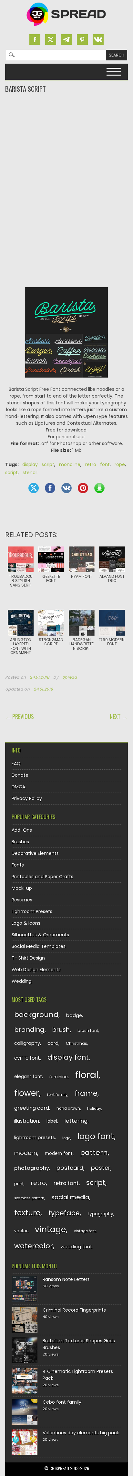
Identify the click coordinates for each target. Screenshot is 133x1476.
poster (100, 1168)
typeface (64, 1213)
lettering (76, 1121)
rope (120, 464)
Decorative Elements (35, 853)
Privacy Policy (27, 798)
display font (68, 1057)
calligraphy (27, 1043)
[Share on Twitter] (33, 488)
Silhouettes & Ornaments (40, 934)
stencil (30, 472)
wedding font (76, 1246)
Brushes (20, 841)
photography (31, 1168)
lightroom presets (34, 1137)
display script (38, 464)
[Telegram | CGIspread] (66, 39)
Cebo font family (62, 1402)
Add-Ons (22, 830)
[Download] (99, 488)
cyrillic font (27, 1058)
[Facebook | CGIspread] (34, 39)
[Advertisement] (66, 119)
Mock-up (22, 888)
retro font (97, 464)
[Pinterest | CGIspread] (82, 39)
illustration (26, 1120)
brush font (87, 1030)
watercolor (33, 1246)
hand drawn (68, 1108)
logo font (95, 1136)
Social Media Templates (39, 946)
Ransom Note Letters (66, 1279)
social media (70, 1197)
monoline (69, 464)
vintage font (85, 1230)
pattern (94, 1153)
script (11, 472)
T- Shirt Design (28, 958)
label (51, 1121)
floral (86, 1074)
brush (61, 1029)
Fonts (18, 865)
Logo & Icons (26, 923)
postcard (69, 1168)
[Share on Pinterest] (83, 488)
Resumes (22, 900)
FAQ (16, 763)
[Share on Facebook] (50, 488)
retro (38, 1183)
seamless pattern (29, 1198)
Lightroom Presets (32, 911)
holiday (94, 1108)
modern (25, 1153)
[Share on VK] (66, 488)
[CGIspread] (66, 27)
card (52, 1043)
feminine (58, 1077)
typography (100, 1214)
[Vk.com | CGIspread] (98, 39)
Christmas (76, 1043)
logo (66, 1137)
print (19, 1183)
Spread (69, 677)
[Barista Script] (66, 382)
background (36, 1015)
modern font (59, 1153)
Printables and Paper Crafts (42, 876)
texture (27, 1212)
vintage (50, 1229)
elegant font (28, 1077)
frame (86, 1093)
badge (74, 1015)
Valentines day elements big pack (81, 1432)
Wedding (22, 981)
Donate (20, 775)
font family (57, 1094)
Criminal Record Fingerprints (74, 1310)
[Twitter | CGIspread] (50, 39)
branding (29, 1029)
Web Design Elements (36, 969)
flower (26, 1093)
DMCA (18, 787)
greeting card (31, 1108)
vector (21, 1230)
